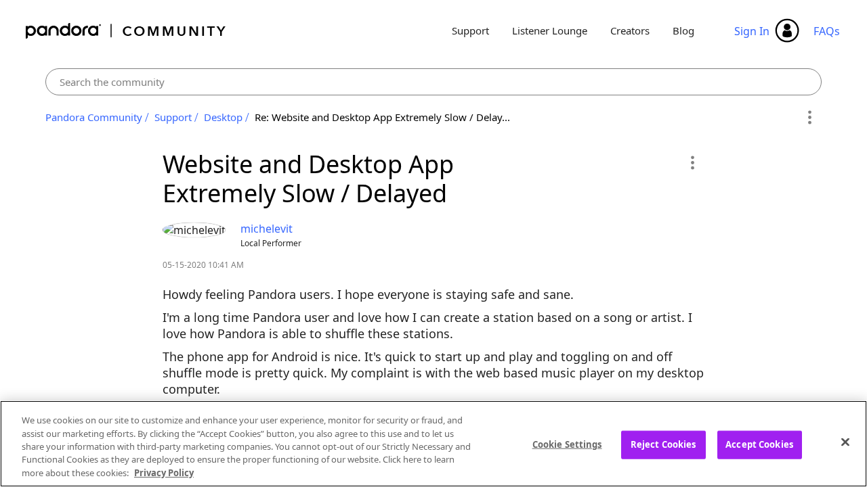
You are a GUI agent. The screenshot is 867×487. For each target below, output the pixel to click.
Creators (630, 30)
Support (470, 30)
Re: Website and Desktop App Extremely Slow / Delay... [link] (382, 117)
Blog (683, 30)
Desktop (223, 117)
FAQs (826, 31)
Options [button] (809, 118)
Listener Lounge (549, 30)
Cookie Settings (567, 444)
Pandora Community (126, 30)
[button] (691, 162)
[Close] (845, 442)
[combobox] (433, 81)
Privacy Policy (164, 473)
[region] (433, 443)
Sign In (751, 31)
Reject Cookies (663, 444)
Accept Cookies (759, 444)
